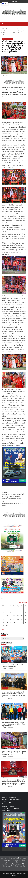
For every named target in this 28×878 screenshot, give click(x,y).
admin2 (4, 668)
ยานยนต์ (18, 864)
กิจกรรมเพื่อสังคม (6, 860)
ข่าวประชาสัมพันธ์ (6, 660)
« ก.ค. (2, 629)
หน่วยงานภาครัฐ (15, 747)
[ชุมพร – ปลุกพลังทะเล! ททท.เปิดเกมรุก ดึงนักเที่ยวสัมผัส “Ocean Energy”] (14, 654)
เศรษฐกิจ (5, 862)
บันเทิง (16, 866)
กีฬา (23, 864)
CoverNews (19, 873)
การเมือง (12, 864)
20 (18, 619)
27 (18, 622)
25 (10, 622)
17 (7, 619)
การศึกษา (23, 858)
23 (3, 622)
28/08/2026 (10, 668)
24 (7, 622)
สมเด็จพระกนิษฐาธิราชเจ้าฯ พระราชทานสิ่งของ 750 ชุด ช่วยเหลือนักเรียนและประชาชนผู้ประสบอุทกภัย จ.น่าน (14, 753)
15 (25, 616)
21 (22, 619)
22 (25, 619)
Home (14, 868)
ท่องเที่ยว (15, 860)
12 (14, 616)
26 (14, 622)
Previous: (13, 495)
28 (22, 622)
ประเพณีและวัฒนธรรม (7, 38)
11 (10, 616)
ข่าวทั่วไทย (5, 688)
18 (10, 619)
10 (7, 616)
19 (14, 619)
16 (3, 619)
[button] (2, 24)
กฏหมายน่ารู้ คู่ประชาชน (16, 862)
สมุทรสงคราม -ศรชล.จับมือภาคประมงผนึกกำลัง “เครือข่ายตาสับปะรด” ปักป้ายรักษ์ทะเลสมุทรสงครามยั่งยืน (13, 724)
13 (18, 616)
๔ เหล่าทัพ (22, 860)
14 (22, 616)
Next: (12, 503)
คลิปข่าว (4, 866)
